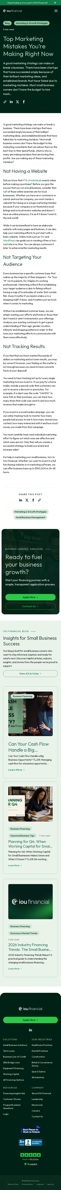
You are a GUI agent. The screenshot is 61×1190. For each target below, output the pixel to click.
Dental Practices (40, 1050)
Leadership (37, 1099)
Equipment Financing (13, 1068)
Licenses (40, 1184)
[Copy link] (5, 102)
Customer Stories (12, 1099)
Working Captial (11, 1074)
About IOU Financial (41, 1093)
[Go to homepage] (12, 11)
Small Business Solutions (15, 1045)
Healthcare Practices (42, 1045)
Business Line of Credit (14, 1056)
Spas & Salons (39, 1071)
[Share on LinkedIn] (11, 102)
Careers (36, 1110)
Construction (38, 1056)
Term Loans (9, 1050)
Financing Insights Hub (14, 1093)
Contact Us (37, 1116)
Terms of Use (12, 1184)
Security (50, 1184)
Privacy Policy (27, 1184)
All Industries (38, 1077)
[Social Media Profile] (30, 1030)
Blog (7, 23)
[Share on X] (17, 102)
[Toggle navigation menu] (56, 11)
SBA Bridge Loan (11, 1062)
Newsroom (37, 1105)
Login (6, 1114)
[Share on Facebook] (24, 102)
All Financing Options (13, 1079)
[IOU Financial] (30, 1009)
